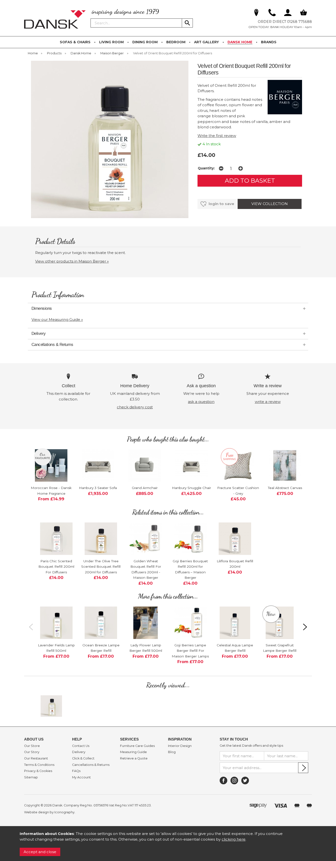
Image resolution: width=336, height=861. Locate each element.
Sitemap (31, 777)
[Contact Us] (272, 13)
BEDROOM (175, 42)
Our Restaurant (36, 758)
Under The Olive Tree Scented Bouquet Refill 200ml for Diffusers (101, 566)
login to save (221, 203)
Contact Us (80, 746)
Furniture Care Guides (137, 746)
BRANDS (268, 42)
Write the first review (217, 135)
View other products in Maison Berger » (72, 261)
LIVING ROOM (111, 42)
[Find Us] (256, 13)
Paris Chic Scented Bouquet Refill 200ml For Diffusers (56, 566)
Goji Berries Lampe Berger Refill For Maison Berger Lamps (190, 650)
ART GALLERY (206, 42)
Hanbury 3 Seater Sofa (98, 488)
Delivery (78, 752)
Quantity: (206, 168)
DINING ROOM (145, 42)
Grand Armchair (145, 488)
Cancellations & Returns (90, 765)
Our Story (31, 752)
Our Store (32, 746)
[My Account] (287, 13)
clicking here (233, 839)
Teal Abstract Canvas (285, 488)
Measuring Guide (133, 752)
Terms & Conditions (39, 765)
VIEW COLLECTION (269, 203)
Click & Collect (83, 758)
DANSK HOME (240, 42)
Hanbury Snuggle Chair (191, 488)
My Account (81, 777)
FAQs (76, 771)
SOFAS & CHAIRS (75, 42)
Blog (172, 752)
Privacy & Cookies (38, 771)
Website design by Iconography (49, 812)
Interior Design (180, 746)
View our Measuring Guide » (57, 319)
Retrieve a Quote (134, 758)
